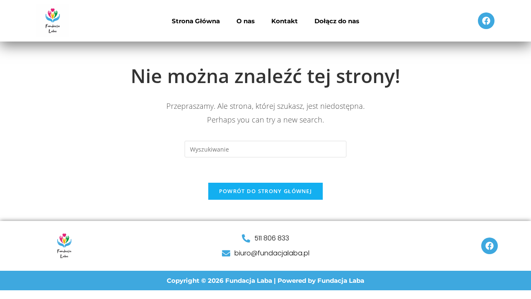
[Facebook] (486, 20)
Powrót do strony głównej (265, 191)
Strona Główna (196, 21)
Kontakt (284, 21)
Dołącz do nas (336, 21)
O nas (245, 21)
